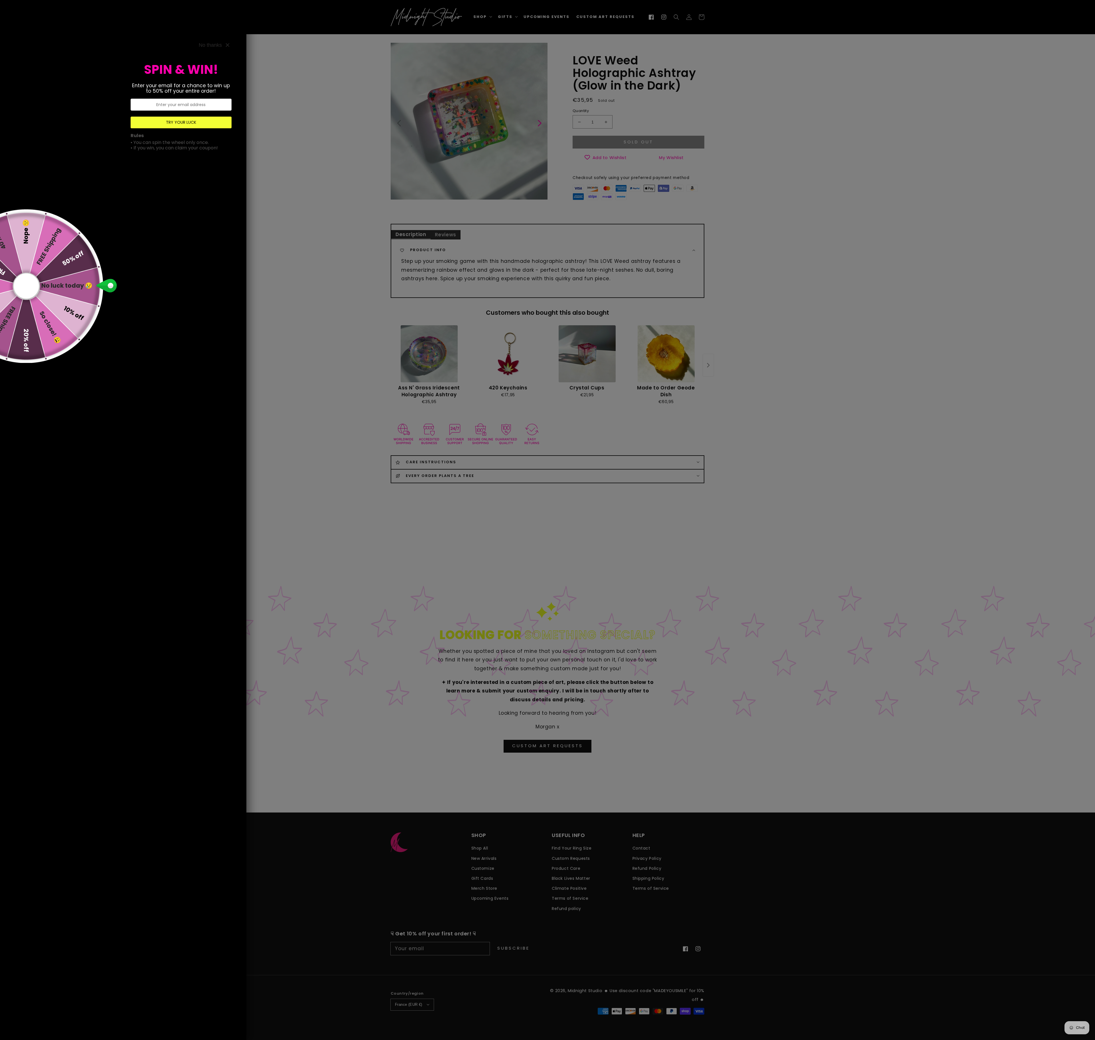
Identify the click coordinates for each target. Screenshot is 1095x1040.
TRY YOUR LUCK (181, 122)
